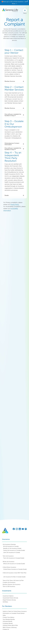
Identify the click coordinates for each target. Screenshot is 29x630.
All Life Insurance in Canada (11, 546)
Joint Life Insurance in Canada (11, 552)
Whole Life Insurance (8, 561)
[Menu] (25, 10)
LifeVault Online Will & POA (10, 625)
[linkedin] (20, 529)
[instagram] (17, 529)
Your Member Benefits (9, 619)
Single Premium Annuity (9, 600)
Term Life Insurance (8, 556)
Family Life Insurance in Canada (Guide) (14, 550)
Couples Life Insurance (9, 582)
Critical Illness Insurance (9, 567)
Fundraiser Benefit (8, 623)
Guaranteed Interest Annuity (10, 598)
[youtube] (23, 529)
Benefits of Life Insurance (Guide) (12, 548)
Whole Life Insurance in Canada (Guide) (14, 563)
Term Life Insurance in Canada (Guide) (13, 558)
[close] (27, 1)
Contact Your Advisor (8, 617)
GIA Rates (5, 602)
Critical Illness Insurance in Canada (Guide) (15, 569)
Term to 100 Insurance (9, 586)
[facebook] (14, 529)
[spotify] (26, 529)
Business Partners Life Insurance (11, 584)
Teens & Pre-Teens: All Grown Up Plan (13, 580)
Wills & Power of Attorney (10, 627)
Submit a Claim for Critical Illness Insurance (15, 611)
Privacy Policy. (14, 204)
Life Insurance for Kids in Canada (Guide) (14, 577)
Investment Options (8, 596)
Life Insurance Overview (9, 544)
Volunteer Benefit (7, 621)
